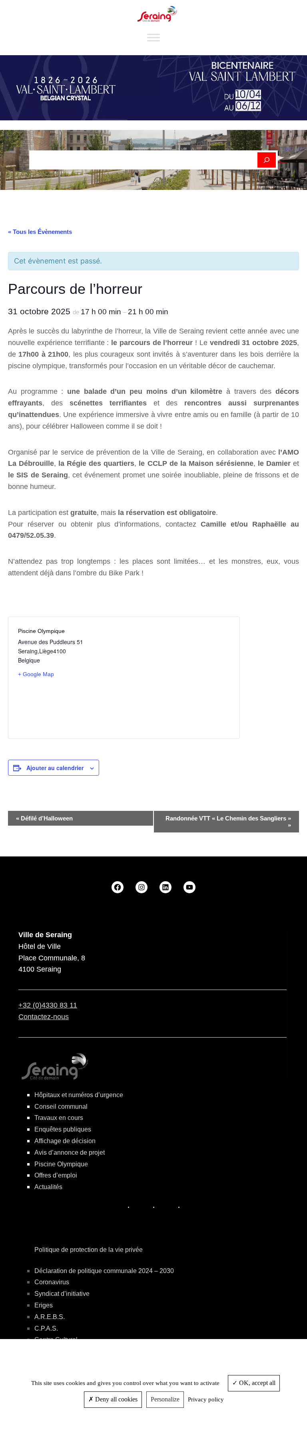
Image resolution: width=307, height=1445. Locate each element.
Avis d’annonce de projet (69, 1152)
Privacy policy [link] (206, 1399)
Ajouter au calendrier (55, 768)
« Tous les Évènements (40, 231)
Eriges (43, 1305)
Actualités (48, 1187)
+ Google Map (36, 674)
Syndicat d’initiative (62, 1293)
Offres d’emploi (55, 1175)
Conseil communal (61, 1106)
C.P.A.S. (46, 1328)
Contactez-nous (43, 1017)
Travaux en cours (58, 1117)
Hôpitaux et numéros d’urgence (78, 1095)
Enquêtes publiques (62, 1129)
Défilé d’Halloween (44, 818)
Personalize (165, 1399)
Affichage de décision (65, 1141)
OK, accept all (256, 1382)
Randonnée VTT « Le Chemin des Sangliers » (228, 821)
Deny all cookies (116, 1399)
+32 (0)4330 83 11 (47, 1005)
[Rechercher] (266, 160)
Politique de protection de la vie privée (88, 1249)
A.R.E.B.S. (49, 1316)
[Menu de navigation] (153, 38)
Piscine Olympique (61, 1164)
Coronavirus (51, 1282)
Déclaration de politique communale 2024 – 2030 (104, 1270)
